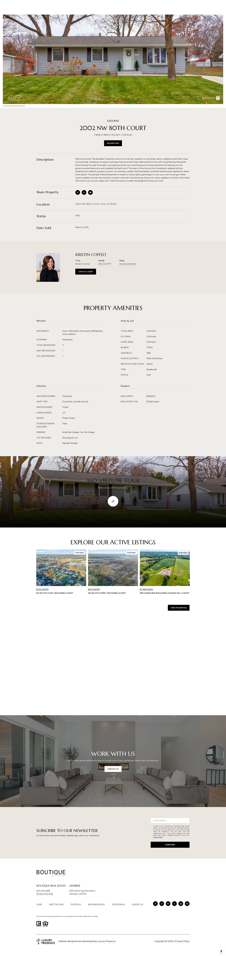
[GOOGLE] (187, 903)
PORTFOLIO (76, 904)
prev (11, 98)
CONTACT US (137, 905)
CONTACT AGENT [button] (85, 272)
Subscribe (170, 845)
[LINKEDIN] (168, 903)
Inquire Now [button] (113, 143)
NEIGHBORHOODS (96, 904)
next (17, 98)
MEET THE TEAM (56, 904)
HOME (39, 904)
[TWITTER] (174, 903)
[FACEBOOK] (155, 903)
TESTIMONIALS (118, 904)
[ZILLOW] (180, 903)
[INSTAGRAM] (161, 903)
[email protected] (44, 894)
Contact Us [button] (113, 769)
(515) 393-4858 (43, 891)
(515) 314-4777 (104, 264)
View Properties (179, 608)
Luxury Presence (106, 941)
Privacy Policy (158, 837)
